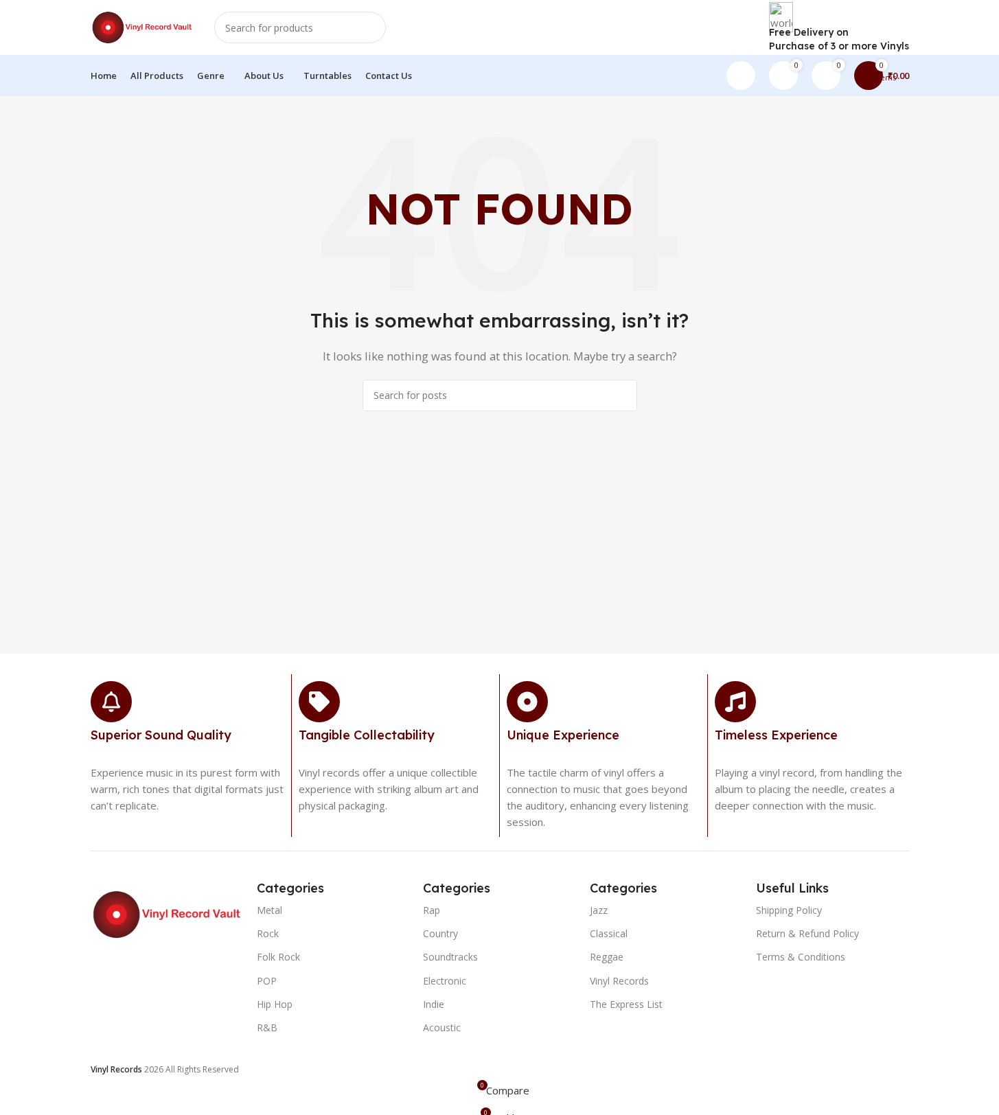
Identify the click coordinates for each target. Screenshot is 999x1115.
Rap (431, 910)
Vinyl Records (619, 980)
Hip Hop (274, 1004)
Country (440, 933)
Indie (433, 1004)
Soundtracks (450, 956)
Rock (268, 933)
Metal (269, 910)
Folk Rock (278, 956)
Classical (609, 933)
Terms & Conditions (800, 956)
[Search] (370, 27)
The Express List (626, 1004)
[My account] (741, 75)
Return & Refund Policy (807, 933)
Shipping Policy (789, 910)
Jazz (599, 910)
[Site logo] (142, 26)
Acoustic (442, 1027)
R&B (267, 1027)
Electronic (444, 980)
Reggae (606, 956)
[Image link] (167, 913)
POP (267, 980)
